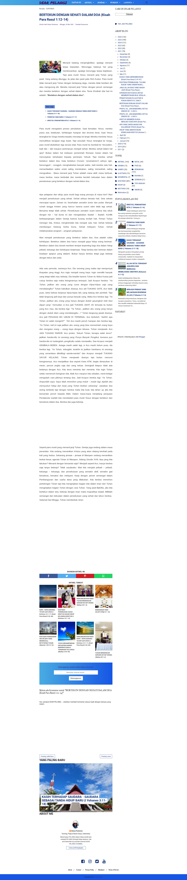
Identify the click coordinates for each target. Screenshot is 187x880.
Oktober (123, 60)
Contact (78, 870)
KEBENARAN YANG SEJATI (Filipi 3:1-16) (102, 611)
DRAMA (121, 166)
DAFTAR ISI (76, 2)
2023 (120, 46)
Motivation (122, 192)
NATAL (137, 162)
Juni (122, 71)
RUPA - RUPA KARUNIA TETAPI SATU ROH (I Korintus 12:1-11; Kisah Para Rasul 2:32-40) (47, 613)
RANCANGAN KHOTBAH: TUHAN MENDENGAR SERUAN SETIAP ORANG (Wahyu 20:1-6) (85, 602)
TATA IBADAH (140, 183)
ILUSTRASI (122, 173)
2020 (120, 144)
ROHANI (138, 176)
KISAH (120, 185)
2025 (120, 40)
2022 (120, 48)
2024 (120, 43)
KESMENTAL (123, 177)
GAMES (121, 169)
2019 (120, 147)
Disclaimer (101, 870)
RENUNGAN (139, 169)
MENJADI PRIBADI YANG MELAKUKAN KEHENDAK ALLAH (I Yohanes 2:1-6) (136, 292)
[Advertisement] (75, 43)
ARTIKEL (88, 3)
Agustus (123, 65)
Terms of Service (114, 870)
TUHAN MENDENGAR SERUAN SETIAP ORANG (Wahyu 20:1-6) (103, 655)
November (124, 57)
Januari (123, 141)
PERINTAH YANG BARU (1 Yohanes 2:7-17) (62, 117)
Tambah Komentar (81, 25)
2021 (120, 51)
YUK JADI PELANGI (125, 24)
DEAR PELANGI (53, 2)
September (124, 63)
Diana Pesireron (77, 831)
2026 (120, 37)
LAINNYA (128, 3)
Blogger (142, 337)
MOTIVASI (122, 189)
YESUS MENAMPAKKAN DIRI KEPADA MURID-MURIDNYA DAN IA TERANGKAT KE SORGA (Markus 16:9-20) (66, 647)
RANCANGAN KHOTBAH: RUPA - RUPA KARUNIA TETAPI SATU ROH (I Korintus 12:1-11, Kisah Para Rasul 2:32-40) (85, 641)
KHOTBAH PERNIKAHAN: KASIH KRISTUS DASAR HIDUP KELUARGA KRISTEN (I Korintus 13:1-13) (66, 614)
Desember (124, 54)
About (70, 870)
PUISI (137, 166)
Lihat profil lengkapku (76, 848)
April (122, 135)
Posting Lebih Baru (47, 756)
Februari (123, 138)
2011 (120, 149)
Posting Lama (106, 756)
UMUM (137, 190)
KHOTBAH (122, 181)
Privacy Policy (89, 870)
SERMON (138, 180)
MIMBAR (101, 3)
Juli (121, 68)
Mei (121, 74)
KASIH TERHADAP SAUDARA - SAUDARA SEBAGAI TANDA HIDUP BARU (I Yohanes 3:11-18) (72, 112)
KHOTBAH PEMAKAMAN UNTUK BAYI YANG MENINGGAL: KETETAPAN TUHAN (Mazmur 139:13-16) (47, 641)
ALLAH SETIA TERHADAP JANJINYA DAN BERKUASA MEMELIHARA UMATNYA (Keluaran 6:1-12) (132, 269)
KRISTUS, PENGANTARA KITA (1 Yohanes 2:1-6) (63, 120)
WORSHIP (114, 3)
